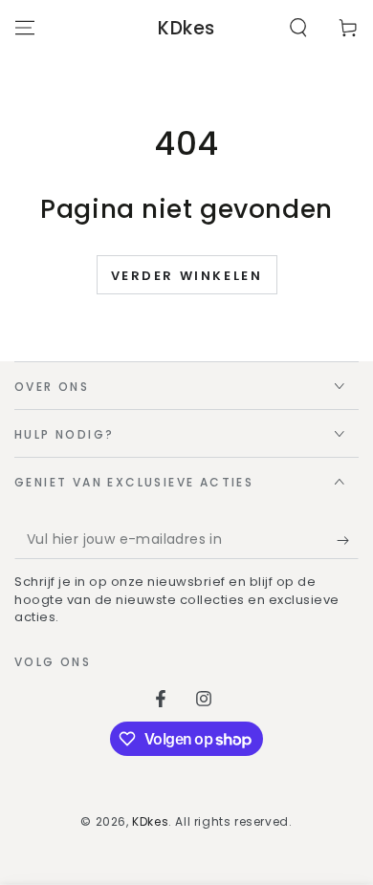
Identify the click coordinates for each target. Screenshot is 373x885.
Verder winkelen (187, 276)
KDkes (150, 821)
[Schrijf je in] (348, 540)
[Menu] (25, 27)
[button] (298, 27)
